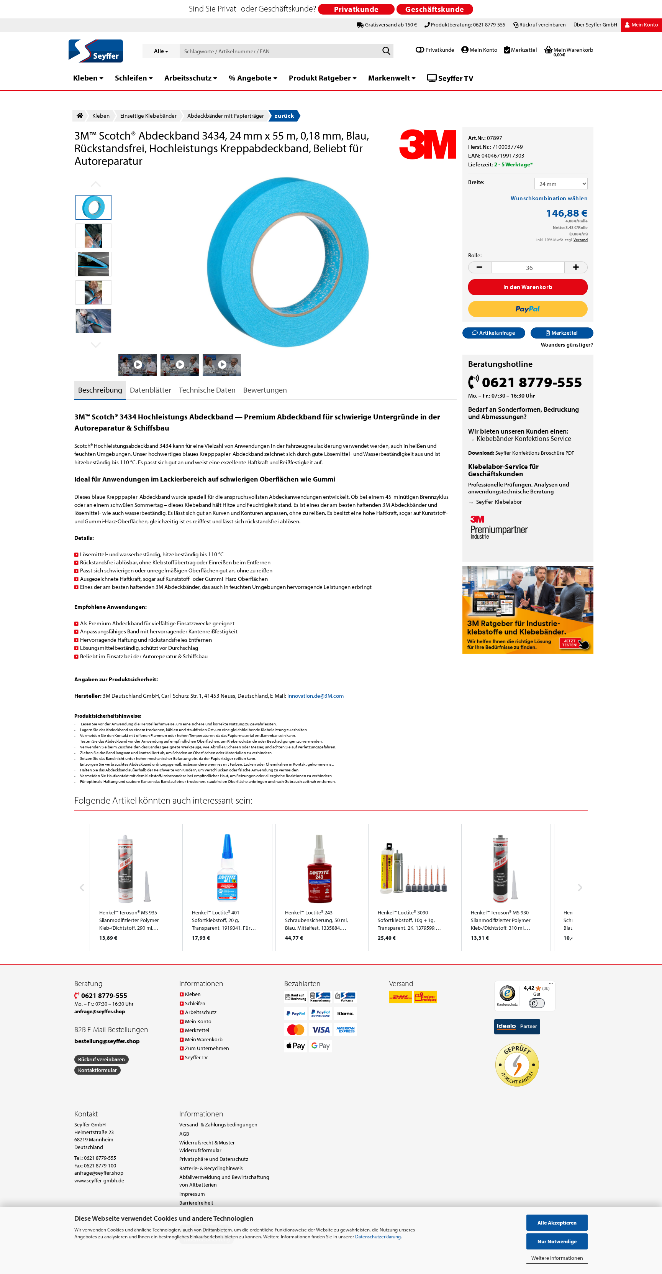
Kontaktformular (97, 1070)
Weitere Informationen (557, 1257)
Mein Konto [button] (644, 24)
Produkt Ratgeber (320, 77)
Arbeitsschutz (187, 77)
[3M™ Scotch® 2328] (287, 261)
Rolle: (475, 255)
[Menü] (550, 985)
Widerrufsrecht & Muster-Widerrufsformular (207, 1146)
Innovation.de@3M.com (315, 695)
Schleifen (131, 77)
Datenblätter (150, 390)
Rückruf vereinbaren (542, 24)
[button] (479, 267)
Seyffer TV (455, 78)
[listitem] (134, 887)
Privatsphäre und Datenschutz (213, 1159)
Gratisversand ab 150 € (391, 24)
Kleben (85, 77)
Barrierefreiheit (196, 1202)
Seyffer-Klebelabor (499, 501)
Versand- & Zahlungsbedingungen (218, 1124)
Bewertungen (265, 390)
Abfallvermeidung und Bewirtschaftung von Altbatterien (224, 1181)
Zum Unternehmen (207, 1048)
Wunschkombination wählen (549, 198)
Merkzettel (523, 49)
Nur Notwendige (557, 1241)
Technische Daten (207, 390)
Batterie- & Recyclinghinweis (211, 1168)
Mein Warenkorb (204, 1039)
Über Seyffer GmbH (595, 24)
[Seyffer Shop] (100, 51)
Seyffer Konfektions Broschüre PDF (534, 452)
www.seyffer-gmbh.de (99, 1180)
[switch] (537, 1003)
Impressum (192, 1193)
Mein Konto (483, 49)
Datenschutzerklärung (378, 1236)
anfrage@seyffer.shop (98, 1172)
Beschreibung (100, 390)
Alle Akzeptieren (557, 1222)
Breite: (476, 182)
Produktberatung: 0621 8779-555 (468, 24)
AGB (184, 1133)
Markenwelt (389, 77)
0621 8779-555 (103, 995)
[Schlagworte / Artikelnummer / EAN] (386, 51)
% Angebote (250, 77)
